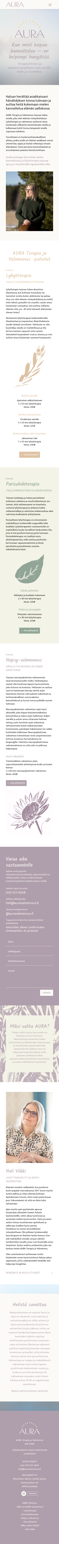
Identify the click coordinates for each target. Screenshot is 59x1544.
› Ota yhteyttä (29, 1522)
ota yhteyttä (31, 455)
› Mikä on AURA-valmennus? (29, 1507)
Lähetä (46, 993)
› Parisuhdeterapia (29, 1514)
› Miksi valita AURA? (29, 1525)
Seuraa (32, 1493)
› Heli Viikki (29, 1529)
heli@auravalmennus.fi (29, 1469)
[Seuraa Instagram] (23, 1493)
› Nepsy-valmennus (29, 1518)
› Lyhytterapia (29, 1511)
